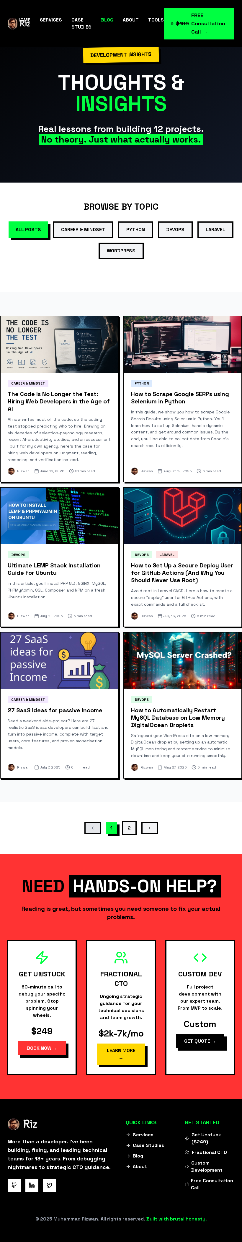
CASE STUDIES (81, 23)
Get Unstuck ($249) (206, 1138)
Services (143, 1135)
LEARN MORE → (121, 1054)
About (140, 1166)
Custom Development (207, 1166)
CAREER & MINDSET (83, 229)
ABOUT (131, 20)
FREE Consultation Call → (200, 23)
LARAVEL (215, 229)
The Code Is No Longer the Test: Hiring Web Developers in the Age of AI (59, 401)
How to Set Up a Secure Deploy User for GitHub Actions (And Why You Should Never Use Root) (182, 573)
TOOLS (156, 20)
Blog (138, 1156)
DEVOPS (175, 229)
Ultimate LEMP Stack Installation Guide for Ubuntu (54, 569)
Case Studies (148, 1145)
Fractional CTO (209, 1152)
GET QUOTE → (200, 1041)
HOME (23, 20)
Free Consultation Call (212, 1184)
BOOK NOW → (42, 1048)
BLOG (107, 20)
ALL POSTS (28, 229)
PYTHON (135, 229)
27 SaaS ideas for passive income (55, 710)
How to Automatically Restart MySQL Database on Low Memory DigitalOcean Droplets (178, 717)
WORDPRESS (121, 251)
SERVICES (51, 20)
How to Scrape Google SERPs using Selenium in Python (180, 397)
